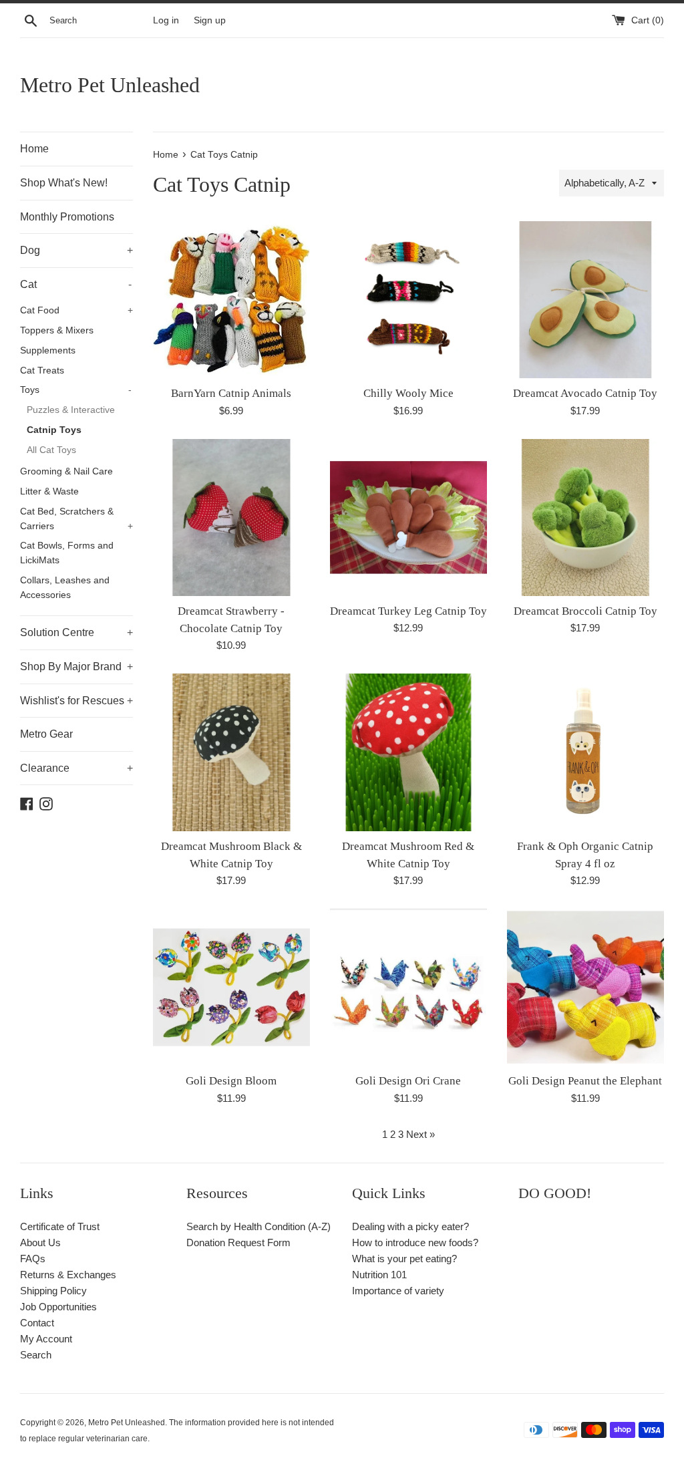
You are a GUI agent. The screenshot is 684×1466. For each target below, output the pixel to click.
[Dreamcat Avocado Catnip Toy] (585, 299)
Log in (166, 20)
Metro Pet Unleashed (110, 85)
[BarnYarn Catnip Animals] (231, 299)
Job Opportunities (58, 1306)
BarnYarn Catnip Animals (231, 393)
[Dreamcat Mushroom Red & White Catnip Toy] (408, 752)
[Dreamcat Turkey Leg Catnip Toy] (408, 517)
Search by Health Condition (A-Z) (258, 1226)
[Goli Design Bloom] (231, 987)
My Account (46, 1338)
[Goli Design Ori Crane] (408, 987)
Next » (420, 1134)
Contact (37, 1322)
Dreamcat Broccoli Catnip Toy (585, 611)
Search (35, 1354)
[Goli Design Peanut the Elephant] (585, 987)
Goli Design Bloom (231, 1080)
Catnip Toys (54, 430)
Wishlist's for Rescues (76, 700)
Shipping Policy (53, 1290)
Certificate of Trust (60, 1226)
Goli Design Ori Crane (408, 1080)
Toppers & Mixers (57, 330)
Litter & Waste (49, 491)
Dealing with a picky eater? (410, 1226)
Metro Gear (46, 734)
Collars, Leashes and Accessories (65, 587)
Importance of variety (398, 1290)
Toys (76, 390)
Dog (76, 250)
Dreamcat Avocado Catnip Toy (585, 393)
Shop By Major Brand (76, 666)
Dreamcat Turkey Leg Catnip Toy (408, 611)
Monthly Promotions (67, 217)
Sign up (210, 20)
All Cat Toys (51, 450)
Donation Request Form (238, 1242)
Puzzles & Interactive (71, 410)
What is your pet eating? (404, 1258)
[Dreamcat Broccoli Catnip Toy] (585, 517)
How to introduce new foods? (415, 1242)
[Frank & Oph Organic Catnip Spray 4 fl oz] (585, 752)
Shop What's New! (64, 182)
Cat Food (76, 310)
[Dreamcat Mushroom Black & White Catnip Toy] (231, 752)
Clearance (76, 768)
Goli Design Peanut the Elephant (585, 1080)
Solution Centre (76, 632)
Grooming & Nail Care (66, 471)
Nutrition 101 (379, 1274)
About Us (40, 1242)
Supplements (47, 350)
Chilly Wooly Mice (408, 393)
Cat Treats (42, 370)
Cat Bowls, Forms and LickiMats (67, 553)
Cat (76, 284)
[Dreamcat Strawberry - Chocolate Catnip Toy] (231, 517)
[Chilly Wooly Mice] (408, 299)
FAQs (32, 1258)
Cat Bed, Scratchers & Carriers (76, 518)
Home (34, 148)
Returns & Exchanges (68, 1274)
